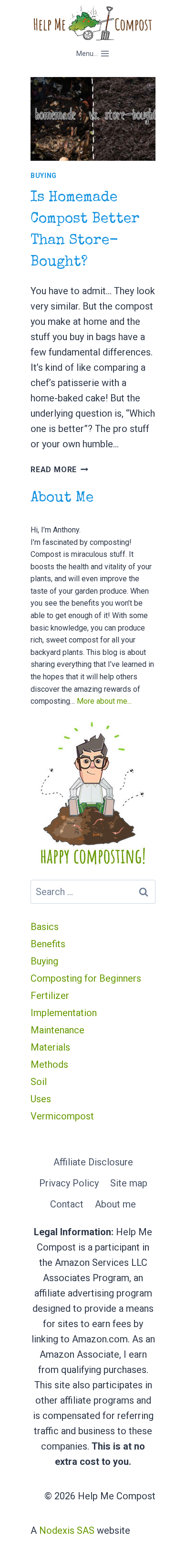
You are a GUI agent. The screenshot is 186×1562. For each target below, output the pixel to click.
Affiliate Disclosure (93, 1162)
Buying (44, 175)
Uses (41, 1099)
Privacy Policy (69, 1183)
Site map (128, 1183)
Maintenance (57, 1030)
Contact (66, 1204)
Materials (50, 1047)
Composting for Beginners (86, 978)
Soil (39, 1081)
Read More (59, 469)
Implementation (64, 1013)
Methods (49, 1064)
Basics (45, 926)
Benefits (48, 944)
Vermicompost (62, 1116)
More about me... (104, 701)
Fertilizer (50, 995)
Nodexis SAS (66, 1530)
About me (115, 1204)
